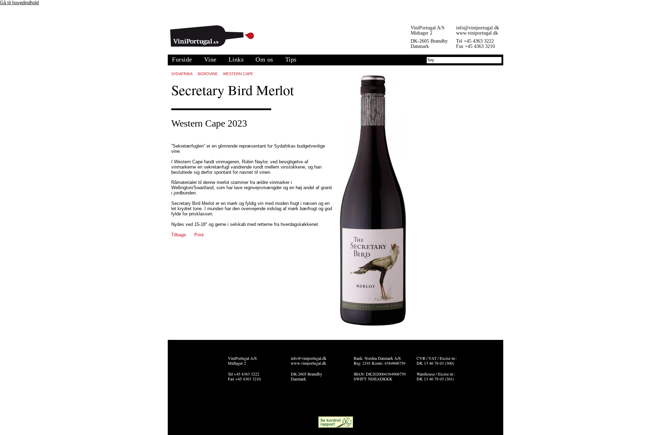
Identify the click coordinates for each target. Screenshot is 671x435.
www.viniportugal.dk (477, 33)
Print (199, 234)
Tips (291, 59)
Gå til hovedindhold (19, 2)
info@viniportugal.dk (477, 27)
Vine (210, 59)
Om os (264, 59)
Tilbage (178, 234)
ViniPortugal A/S (212, 36)
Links (236, 59)
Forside (182, 59)
